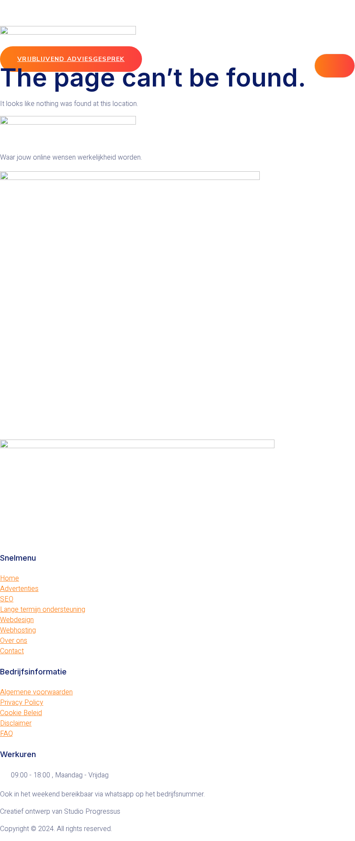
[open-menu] (334, 66)
